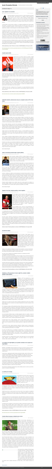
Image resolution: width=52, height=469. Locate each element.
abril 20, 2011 (16, 345)
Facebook (43, 8)
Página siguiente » (4, 465)
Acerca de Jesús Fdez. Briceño (15, 1)
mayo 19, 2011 (17, 102)
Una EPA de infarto (6, 230)
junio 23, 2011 (16, 13)
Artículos (6, 1)
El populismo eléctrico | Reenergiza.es (42, 35)
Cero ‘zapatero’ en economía (8, 11)
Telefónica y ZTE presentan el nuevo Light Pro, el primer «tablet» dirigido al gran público (43, 25)
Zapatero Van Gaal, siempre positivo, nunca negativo (13, 190)
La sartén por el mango (7, 371)
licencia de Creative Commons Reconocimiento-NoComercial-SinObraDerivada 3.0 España (42, 42)
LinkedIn (44, 8)
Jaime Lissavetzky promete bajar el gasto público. (13, 152)
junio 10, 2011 (16, 54)
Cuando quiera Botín (6, 52)
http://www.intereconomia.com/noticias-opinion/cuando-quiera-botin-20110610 (13, 93)
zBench (19, 467)
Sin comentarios (31, 13)
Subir (42, 467)
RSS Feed (40, 8)
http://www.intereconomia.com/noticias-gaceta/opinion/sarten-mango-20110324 (13, 412)
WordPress (22, 467)
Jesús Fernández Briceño (9, 5)
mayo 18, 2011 (17, 154)
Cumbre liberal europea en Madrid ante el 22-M (12, 416)
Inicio (3, 1)
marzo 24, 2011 (17, 373)
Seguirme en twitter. (42, 8)
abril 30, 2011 (16, 232)
